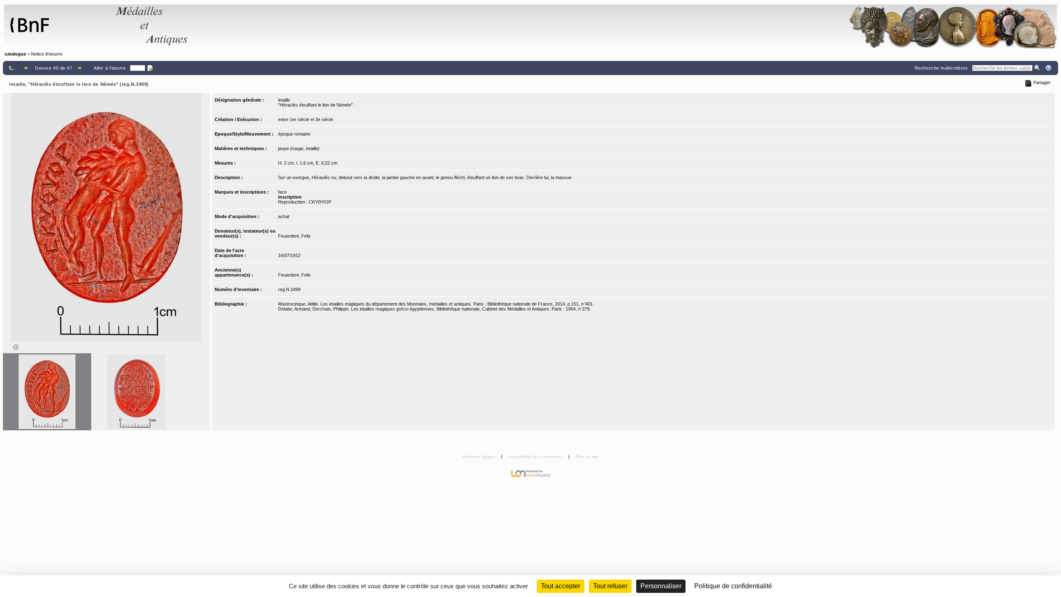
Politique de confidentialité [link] (733, 586)
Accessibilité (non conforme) (536, 456)
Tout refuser (610, 586)
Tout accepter (560, 586)
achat (283, 216)
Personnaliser (660, 586)
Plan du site (587, 456)
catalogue (15, 53)
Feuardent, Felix (294, 235)
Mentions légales (479, 456)
